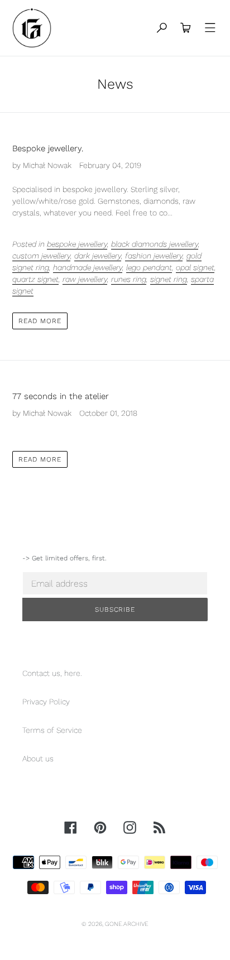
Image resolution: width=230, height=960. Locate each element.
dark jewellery (97, 255)
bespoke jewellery (77, 243)
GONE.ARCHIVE (126, 924)
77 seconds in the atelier (60, 396)
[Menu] (210, 28)
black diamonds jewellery (154, 243)
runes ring (128, 279)
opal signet (195, 267)
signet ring (168, 279)
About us (38, 758)
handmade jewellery (87, 267)
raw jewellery (85, 279)
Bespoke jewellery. (47, 148)
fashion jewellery (154, 255)
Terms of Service (52, 730)
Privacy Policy (46, 701)
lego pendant (149, 267)
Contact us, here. (52, 673)
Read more (39, 321)
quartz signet (35, 279)
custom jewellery (41, 255)
